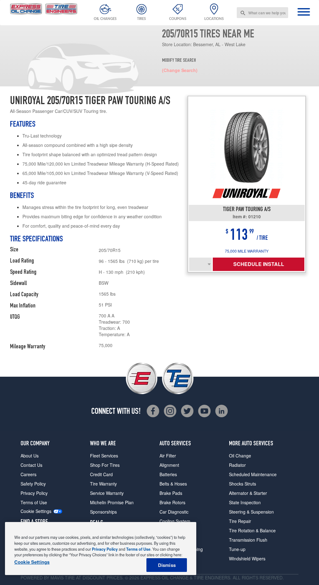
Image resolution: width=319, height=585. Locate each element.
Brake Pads (171, 493)
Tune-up (237, 549)
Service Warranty (107, 493)
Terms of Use (34, 502)
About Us (30, 455)
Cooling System (175, 521)
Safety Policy (33, 484)
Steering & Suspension (251, 512)
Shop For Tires (105, 465)
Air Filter (168, 455)
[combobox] (262, 12)
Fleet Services (104, 455)
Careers (28, 474)
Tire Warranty (103, 484)
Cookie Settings (36, 511)
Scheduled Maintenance (253, 474)
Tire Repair (240, 521)
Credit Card (101, 474)
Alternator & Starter (248, 493)
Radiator (237, 465)
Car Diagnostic (174, 512)
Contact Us (31, 465)
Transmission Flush (248, 540)
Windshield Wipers (247, 558)
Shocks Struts (242, 484)
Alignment (169, 465)
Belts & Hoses (173, 484)
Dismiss (167, 565)
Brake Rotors (172, 502)
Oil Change (240, 455)
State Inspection (245, 502)
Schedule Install (258, 264)
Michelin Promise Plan (112, 502)
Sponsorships (103, 512)
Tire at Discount (85, 577)
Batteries (168, 474)
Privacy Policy (34, 493)
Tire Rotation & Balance (252, 530)
